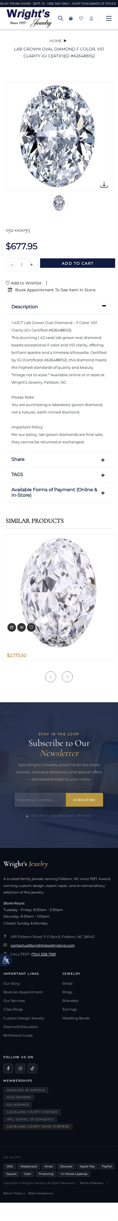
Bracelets (70, 1001)
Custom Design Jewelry (23, 1018)
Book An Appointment (23, 992)
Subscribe (84, 800)
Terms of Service (91, 1183)
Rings (67, 992)
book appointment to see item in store (54, 289)
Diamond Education (20, 1027)
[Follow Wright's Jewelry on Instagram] (20, 1068)
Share (18, 459)
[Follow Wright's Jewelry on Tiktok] (32, 1068)
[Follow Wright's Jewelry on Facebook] (8, 1068)
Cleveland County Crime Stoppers (38, 1126)
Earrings (69, 1009)
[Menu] (109, 18)
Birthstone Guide (18, 1035)
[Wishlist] (81, 18)
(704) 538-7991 (43, 954)
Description (24, 306)
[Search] (60, 18)
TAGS (17, 474)
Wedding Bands (76, 1018)
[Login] (91, 18)
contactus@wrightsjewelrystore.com (43, 945)
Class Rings (13, 1009)
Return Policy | (14, 1193)
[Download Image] (104, 185)
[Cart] (71, 18)
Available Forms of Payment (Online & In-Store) (54, 492)
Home (56, 40)
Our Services (14, 1001)
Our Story (11, 984)
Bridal (67, 984)
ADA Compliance (40, 1193)
